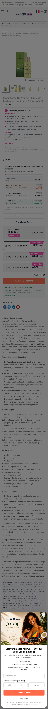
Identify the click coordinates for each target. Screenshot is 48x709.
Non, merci (24, 699)
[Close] (43, 615)
